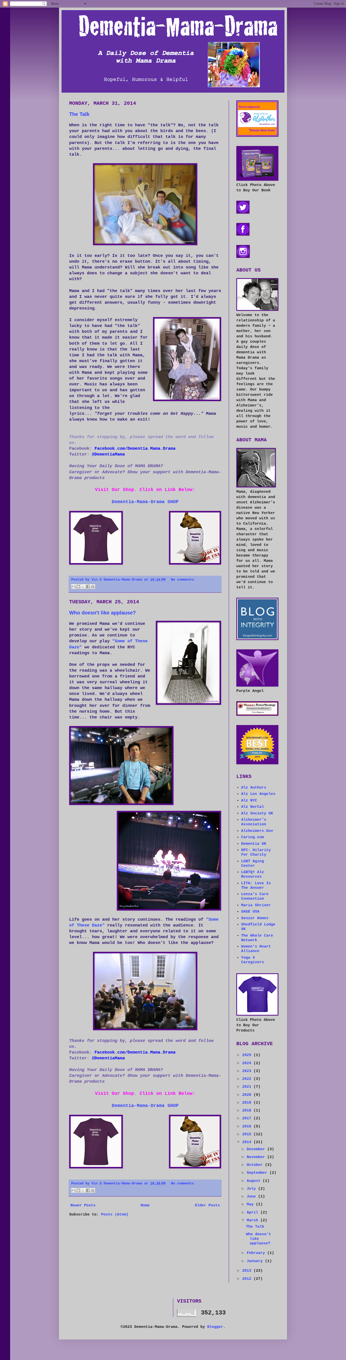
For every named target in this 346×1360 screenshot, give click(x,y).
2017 (248, 1118)
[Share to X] (83, 586)
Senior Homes (254, 918)
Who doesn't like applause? (102, 612)
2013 (248, 1271)
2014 (248, 1142)
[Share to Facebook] (87, 586)
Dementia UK (253, 844)
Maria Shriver (256, 905)
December (257, 1149)
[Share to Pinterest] (92, 586)
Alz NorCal (252, 807)
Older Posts (207, 1205)
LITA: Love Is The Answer (256, 885)
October (256, 1165)
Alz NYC (249, 800)
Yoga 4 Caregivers (252, 960)
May (251, 1204)
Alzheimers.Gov (257, 831)
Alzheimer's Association (253, 822)
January (256, 1261)
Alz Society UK (257, 813)
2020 (248, 1095)
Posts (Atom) (114, 1214)
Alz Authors (253, 788)
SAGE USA (250, 912)
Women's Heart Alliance (256, 948)
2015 (248, 1134)
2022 (248, 1079)
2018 (248, 1110)
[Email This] (73, 586)
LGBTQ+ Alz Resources (252, 874)
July (252, 1189)
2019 (248, 1103)
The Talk (79, 114)
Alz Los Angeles (258, 794)
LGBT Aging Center (252, 863)
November (257, 1157)
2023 (248, 1071)
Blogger (215, 1327)
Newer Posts (82, 1205)
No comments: (183, 580)
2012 (248, 1279)
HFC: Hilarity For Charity (256, 852)
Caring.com (252, 837)
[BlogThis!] (78, 586)
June (252, 1196)
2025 (248, 1055)
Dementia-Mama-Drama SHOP (145, 501)
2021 (248, 1087)
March (253, 1220)
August (255, 1181)
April (253, 1212)
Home (145, 1205)
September (258, 1173)
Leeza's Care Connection (254, 896)
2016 (248, 1126)
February (257, 1253)
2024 (248, 1063)
